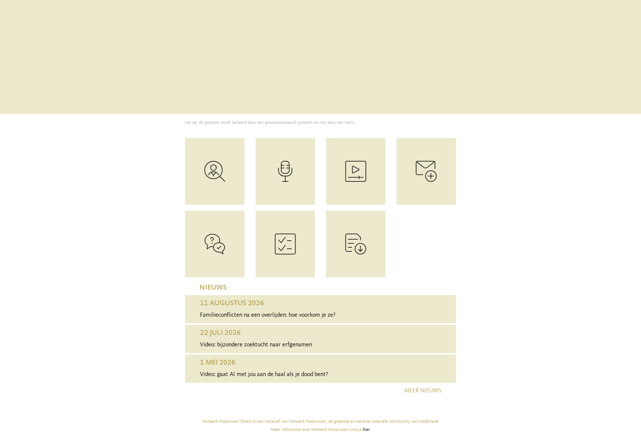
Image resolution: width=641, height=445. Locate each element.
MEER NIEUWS (422, 391)
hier (366, 430)
